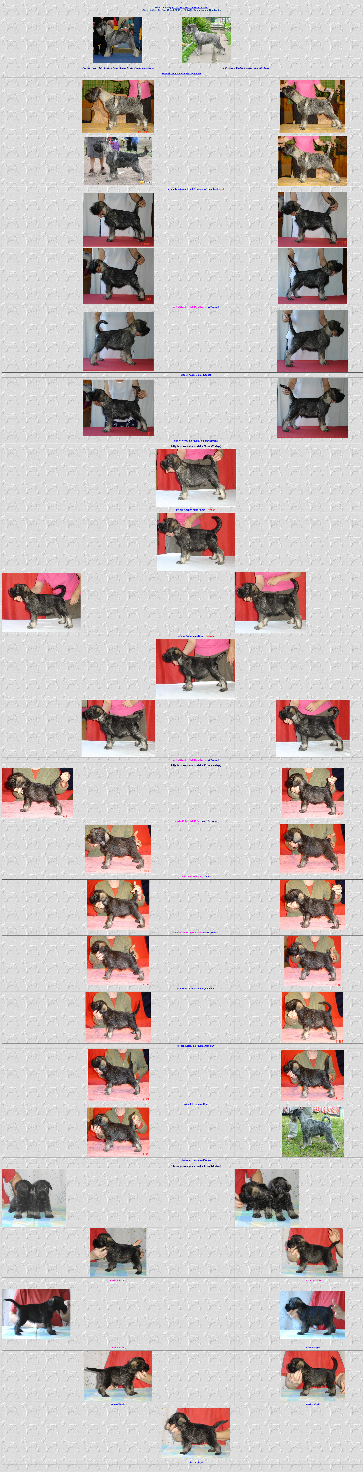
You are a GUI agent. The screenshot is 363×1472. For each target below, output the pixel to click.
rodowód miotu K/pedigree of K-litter (181, 73)
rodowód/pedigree (145, 68)
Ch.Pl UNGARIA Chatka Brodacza (190, 7)
